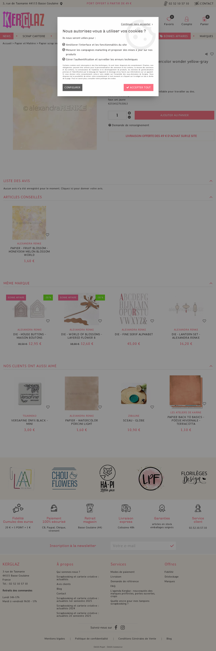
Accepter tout (140, 87)
